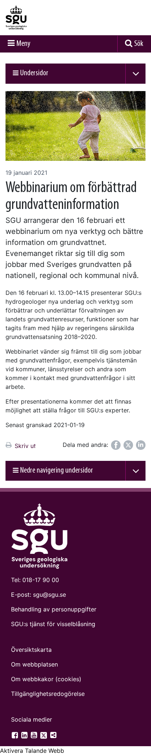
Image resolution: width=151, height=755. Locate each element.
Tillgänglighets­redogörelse (48, 693)
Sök (138, 44)
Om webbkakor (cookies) (46, 679)
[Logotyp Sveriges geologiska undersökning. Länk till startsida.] (34, 18)
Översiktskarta (31, 649)
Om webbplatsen (34, 664)
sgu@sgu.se (49, 594)
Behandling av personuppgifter (53, 609)
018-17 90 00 (40, 580)
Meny (23, 44)
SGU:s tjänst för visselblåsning (53, 624)
